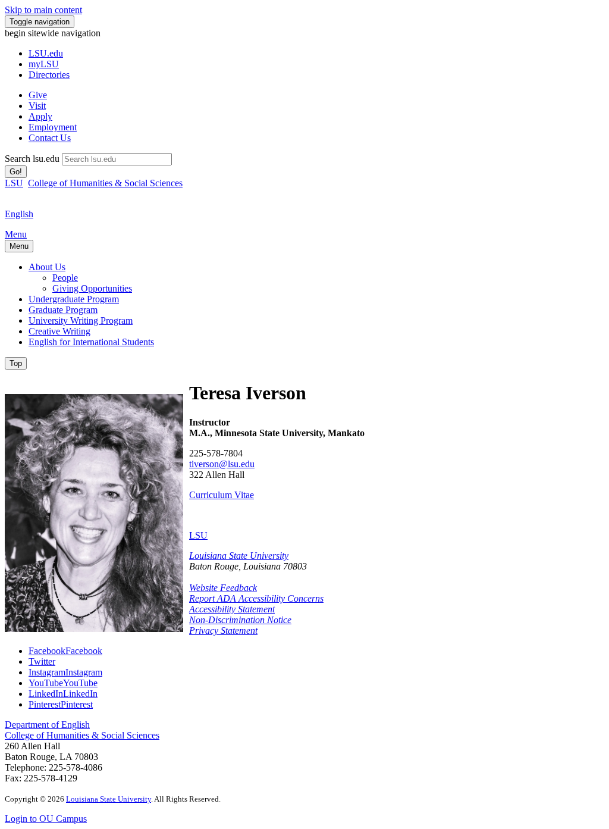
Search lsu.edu (32, 159)
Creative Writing (59, 331)
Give (38, 95)
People (65, 278)
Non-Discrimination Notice (240, 620)
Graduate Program (63, 310)
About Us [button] (47, 267)
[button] (65, 651)
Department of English (47, 724)
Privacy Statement (223, 630)
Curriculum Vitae (221, 495)
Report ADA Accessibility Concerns (256, 598)
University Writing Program (81, 320)
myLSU (44, 64)
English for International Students (91, 342)
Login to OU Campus (46, 819)
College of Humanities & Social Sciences (105, 183)
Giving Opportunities (92, 288)
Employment (53, 127)
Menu (16, 234)
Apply (40, 116)
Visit (37, 106)
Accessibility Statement (232, 609)
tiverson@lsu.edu (222, 464)
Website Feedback (223, 588)
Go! (16, 171)
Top (16, 363)
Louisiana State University (238, 555)
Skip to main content (43, 10)
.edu (46, 53)
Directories (49, 75)
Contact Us (50, 138)
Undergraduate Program (74, 299)
